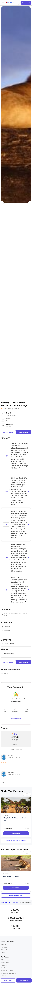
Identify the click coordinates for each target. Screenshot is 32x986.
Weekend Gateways (7, 970)
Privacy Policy (5, 950)
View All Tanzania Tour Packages (16, 841)
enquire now (24, 980)
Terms (3, 952)
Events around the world (8, 973)
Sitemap (3, 976)
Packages (4, 965)
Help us (3, 944)
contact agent (8, 980)
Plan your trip (5, 962)
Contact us (4, 947)
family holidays (9, 653)
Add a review (5, 960)
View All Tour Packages (16, 895)
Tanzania (16, 408)
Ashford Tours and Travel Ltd (16, 699)
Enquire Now (16, 833)
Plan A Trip (26, 2)
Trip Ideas (4, 968)
